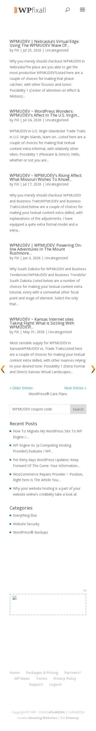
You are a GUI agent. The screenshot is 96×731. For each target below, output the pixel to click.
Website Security (26, 524)
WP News (22, 678)
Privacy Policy (64, 678)
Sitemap (72, 718)
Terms (41, 678)
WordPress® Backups (30, 532)
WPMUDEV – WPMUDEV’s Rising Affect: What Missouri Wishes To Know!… (46, 177)
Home (15, 672)
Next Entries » (75, 388)
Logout (55, 684)
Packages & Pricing (42, 672)
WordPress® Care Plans (48, 393)
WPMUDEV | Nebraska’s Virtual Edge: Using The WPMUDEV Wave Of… (44, 43)
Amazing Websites (42, 718)
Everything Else (25, 515)
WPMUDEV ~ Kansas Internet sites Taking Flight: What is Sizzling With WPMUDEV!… (42, 323)
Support (36, 684)
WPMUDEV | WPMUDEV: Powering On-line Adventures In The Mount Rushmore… (46, 249)
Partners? (72, 672)
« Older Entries (21, 388)
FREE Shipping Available (48, 610)
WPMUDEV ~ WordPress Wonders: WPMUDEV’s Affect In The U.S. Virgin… (45, 113)
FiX (16, 50)
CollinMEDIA (55, 712)
